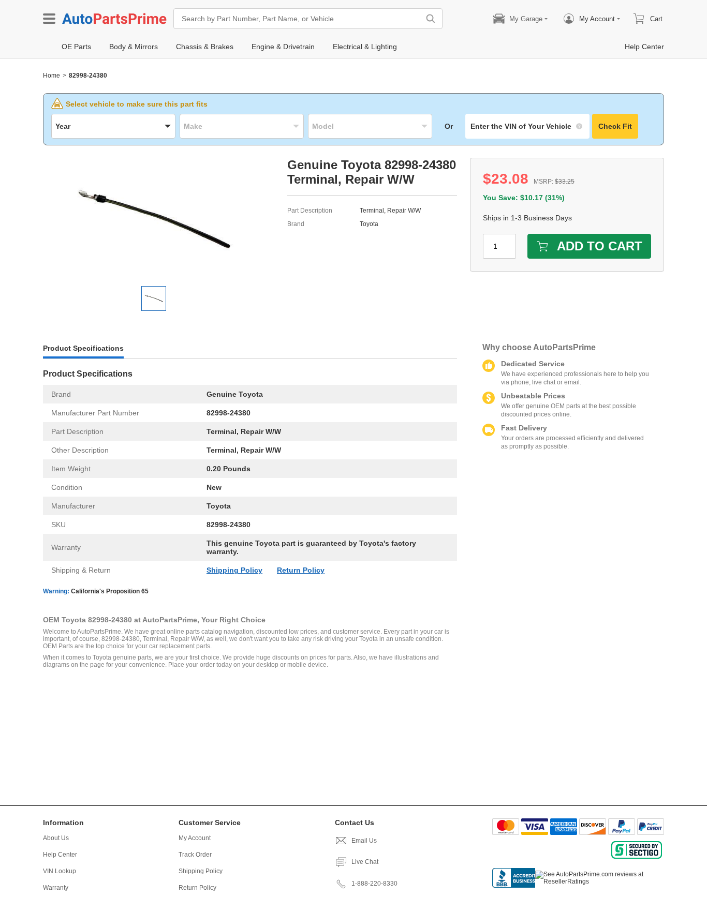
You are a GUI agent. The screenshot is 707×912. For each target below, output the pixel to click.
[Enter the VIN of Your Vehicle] (527, 126)
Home (51, 75)
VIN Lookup (59, 871)
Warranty (55, 887)
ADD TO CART (599, 246)
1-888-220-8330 (374, 883)
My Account (195, 838)
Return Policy (301, 570)
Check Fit (615, 126)
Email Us (364, 840)
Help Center (60, 854)
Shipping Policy (234, 570)
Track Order (195, 854)
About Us (56, 838)
